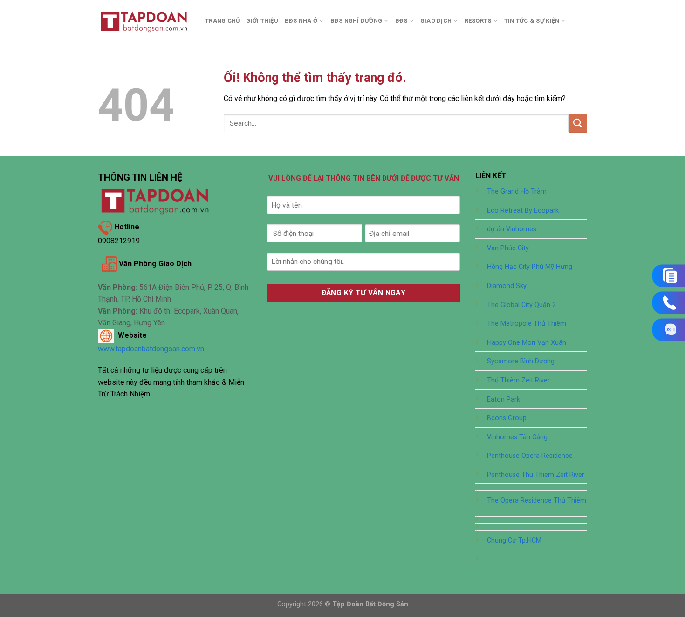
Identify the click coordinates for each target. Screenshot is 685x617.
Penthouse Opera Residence (530, 456)
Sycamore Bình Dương (521, 361)
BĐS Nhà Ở (301, 20)
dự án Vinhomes (511, 229)
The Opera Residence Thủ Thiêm (536, 500)
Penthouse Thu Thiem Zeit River (535, 475)
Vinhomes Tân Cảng (517, 437)
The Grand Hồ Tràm (517, 191)
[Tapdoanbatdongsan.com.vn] (144, 20)
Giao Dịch (436, 20)
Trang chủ (222, 20)
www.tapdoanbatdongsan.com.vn (151, 348)
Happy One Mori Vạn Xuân (526, 343)
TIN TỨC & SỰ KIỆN (531, 20)
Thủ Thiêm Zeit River (518, 380)
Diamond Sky (507, 286)
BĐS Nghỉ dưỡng (356, 20)
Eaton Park (503, 399)
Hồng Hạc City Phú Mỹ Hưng (529, 267)
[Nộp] (578, 123)
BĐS (401, 20)
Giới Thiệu (262, 20)
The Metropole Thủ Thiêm (526, 324)
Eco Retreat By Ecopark (523, 211)
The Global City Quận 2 (521, 305)
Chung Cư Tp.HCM (514, 540)
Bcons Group (507, 418)
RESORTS (478, 20)
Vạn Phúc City (508, 248)
